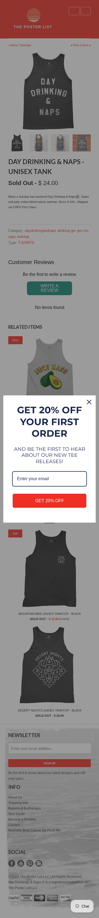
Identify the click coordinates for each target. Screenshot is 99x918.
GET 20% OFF (49, 500)
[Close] (89, 402)
